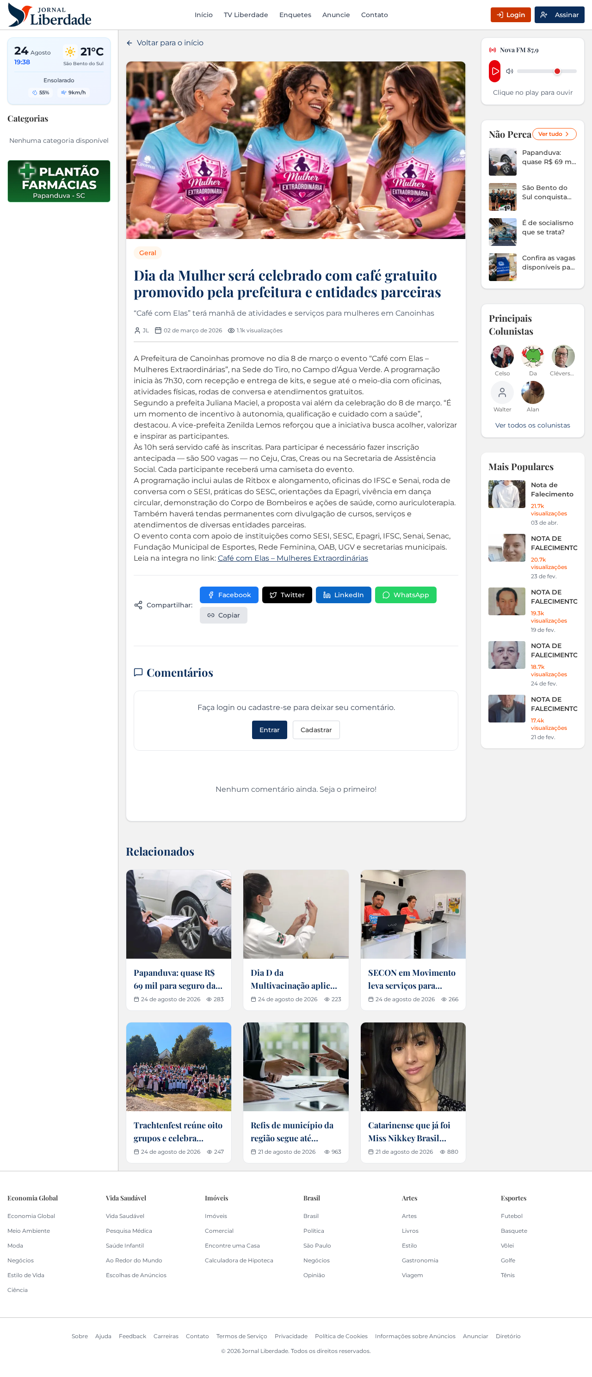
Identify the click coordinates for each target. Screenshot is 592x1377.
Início (204, 15)
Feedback (132, 1336)
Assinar (567, 15)
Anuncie (336, 15)
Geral (147, 253)
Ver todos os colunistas (532, 425)
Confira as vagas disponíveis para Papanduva (549, 263)
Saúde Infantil (125, 1245)
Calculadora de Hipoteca (239, 1260)
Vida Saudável (125, 1215)
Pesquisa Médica (129, 1230)
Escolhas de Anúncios (136, 1275)
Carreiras (166, 1336)
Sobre (80, 1336)
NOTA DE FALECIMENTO (554, 543)
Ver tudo (550, 133)
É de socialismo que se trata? (548, 227)
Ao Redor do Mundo (134, 1260)
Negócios (20, 1260)
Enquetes (295, 15)
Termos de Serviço (241, 1336)
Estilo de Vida (25, 1275)
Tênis (508, 1275)
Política (313, 1230)
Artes (409, 1215)
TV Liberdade (246, 15)
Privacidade (291, 1336)
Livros (410, 1230)
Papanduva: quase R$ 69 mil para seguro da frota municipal (548, 157)
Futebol (512, 1215)
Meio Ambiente (28, 1230)
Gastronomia (420, 1260)
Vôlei (507, 1245)
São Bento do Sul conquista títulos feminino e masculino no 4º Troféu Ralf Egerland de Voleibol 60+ (548, 193)
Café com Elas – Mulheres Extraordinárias (293, 558)
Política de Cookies (341, 1336)
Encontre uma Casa (232, 1245)
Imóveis (216, 1215)
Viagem (412, 1275)
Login (515, 15)
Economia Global (31, 1215)
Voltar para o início (170, 42)
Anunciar (475, 1336)
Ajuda (103, 1336)
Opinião (314, 1275)
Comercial (219, 1230)
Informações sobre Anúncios (415, 1336)
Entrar (269, 730)
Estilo (409, 1245)
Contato (374, 15)
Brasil (311, 1215)
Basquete (514, 1230)
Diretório (508, 1336)
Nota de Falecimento (552, 489)
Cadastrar (316, 730)
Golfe (508, 1260)
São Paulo (317, 1245)
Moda (15, 1245)
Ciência (17, 1289)
